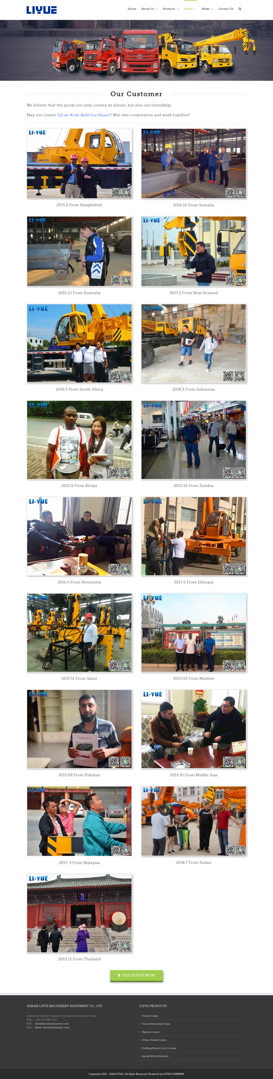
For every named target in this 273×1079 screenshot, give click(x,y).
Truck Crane (150, 1015)
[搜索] (240, 8)
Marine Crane (150, 1032)
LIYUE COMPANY (173, 1074)
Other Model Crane (154, 1040)
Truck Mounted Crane (156, 1023)
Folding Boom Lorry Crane (159, 1048)
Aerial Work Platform (155, 1056)
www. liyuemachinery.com (52, 1027)
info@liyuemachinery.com (52, 1023)
